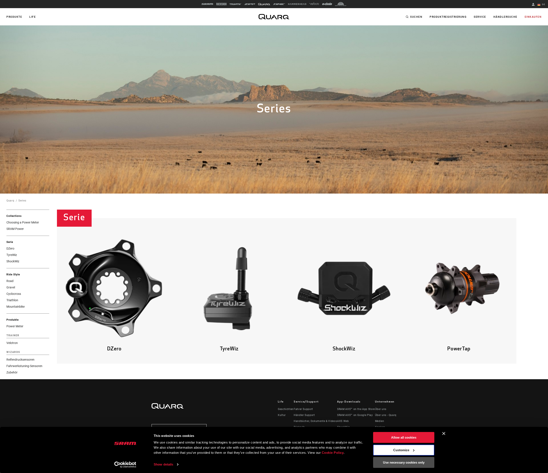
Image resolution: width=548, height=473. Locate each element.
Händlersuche (505, 16)
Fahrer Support (303, 409)
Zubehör (12, 372)
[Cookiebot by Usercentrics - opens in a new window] (125, 464)
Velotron (12, 343)
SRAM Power (15, 229)
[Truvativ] (235, 4)
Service (480, 16)
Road (9, 281)
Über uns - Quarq (385, 415)
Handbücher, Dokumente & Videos (315, 421)
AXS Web (343, 421)
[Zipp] (249, 4)
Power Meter (14, 326)
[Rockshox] (221, 4)
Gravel (10, 287)
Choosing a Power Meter (22, 222)
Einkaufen (533, 16)
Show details (163, 464)
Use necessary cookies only (403, 462)
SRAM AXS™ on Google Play (355, 415)
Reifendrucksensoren (20, 359)
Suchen (416, 16)
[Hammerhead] (297, 4)
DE (543, 4)
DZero (10, 248)
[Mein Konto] (533, 4)
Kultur (282, 415)
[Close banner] (443, 433)
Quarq (10, 200)
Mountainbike (15, 306)
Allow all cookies (403, 437)
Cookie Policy (333, 452)
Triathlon (12, 300)
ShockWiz (12, 261)
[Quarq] (264, 4)
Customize (401, 450)
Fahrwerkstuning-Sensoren (24, 366)
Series (22, 200)
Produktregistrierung (448, 16)
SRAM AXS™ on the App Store (356, 409)
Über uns (380, 409)
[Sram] (207, 4)
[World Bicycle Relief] (341, 4)
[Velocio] (314, 4)
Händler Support (304, 415)
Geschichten (285, 409)
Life (32, 16)
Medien (379, 421)
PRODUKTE (14, 16)
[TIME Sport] (279, 4)
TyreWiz (11, 255)
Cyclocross (13, 293)
